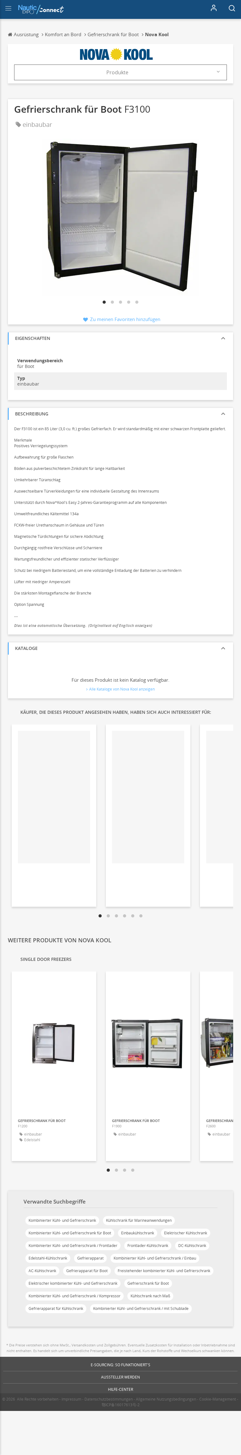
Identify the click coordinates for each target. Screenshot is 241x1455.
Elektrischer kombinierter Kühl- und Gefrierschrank (73, 1283)
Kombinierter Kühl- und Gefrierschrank (62, 1220)
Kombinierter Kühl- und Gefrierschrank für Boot (70, 1233)
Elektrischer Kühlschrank (185, 1233)
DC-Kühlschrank (192, 1245)
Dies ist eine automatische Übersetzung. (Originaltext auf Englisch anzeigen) (83, 625)
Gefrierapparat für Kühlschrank (56, 1308)
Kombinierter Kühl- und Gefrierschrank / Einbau (155, 1258)
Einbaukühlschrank (137, 1233)
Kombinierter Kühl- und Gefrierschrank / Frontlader (73, 1245)
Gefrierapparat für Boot (87, 1270)
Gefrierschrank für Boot (148, 1283)
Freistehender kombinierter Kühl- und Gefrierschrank (164, 1270)
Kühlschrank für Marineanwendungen (139, 1220)
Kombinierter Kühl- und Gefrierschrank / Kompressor (74, 1296)
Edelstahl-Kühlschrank (48, 1258)
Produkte (117, 72)
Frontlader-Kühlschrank (147, 1245)
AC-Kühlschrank (42, 1270)
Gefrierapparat (90, 1258)
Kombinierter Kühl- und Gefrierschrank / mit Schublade (141, 1308)
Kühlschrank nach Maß (150, 1296)
